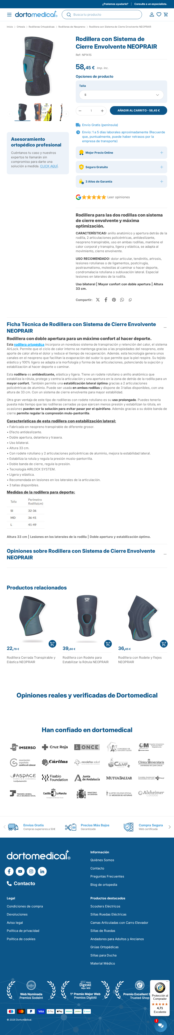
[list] (38, 67)
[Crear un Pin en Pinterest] (114, 300)
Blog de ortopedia (103, 885)
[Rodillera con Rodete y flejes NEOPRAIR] (142, 618)
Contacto (24, 883)
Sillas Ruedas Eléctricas (108, 914)
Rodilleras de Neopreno (71, 27)
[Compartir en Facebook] (106, 300)
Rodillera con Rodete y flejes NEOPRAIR (140, 659)
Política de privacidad (23, 931)
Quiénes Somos (102, 860)
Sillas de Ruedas (102, 931)
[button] (165, 14)
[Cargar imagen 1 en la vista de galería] (38, 66)
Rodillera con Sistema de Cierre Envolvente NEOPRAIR (120, 27)
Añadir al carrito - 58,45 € (139, 110)
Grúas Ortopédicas (104, 947)
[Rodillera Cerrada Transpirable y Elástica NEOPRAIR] (31, 618)
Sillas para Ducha (103, 955)
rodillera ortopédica (29, 344)
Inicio (10, 27)
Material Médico (102, 963)
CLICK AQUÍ (49, 166)
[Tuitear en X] (98, 300)
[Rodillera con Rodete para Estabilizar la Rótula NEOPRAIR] (87, 618)
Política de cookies (21, 939)
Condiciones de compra (25, 906)
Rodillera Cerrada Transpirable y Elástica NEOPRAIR (31, 659)
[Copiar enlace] (130, 300)
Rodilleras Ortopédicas (42, 27)
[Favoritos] (158, 14)
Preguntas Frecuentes (107, 876)
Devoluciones (17, 914)
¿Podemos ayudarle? (115, 4)
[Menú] (167, 982)
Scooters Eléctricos (105, 906)
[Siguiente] (66, 114)
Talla (82, 85)
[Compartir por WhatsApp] (122, 300)
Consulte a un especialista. (150, 4)
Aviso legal (15, 923)
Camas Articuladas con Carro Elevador (119, 923)
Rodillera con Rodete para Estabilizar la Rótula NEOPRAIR (86, 659)
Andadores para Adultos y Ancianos (117, 939)
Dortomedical (23, 1019)
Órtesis (21, 27)
